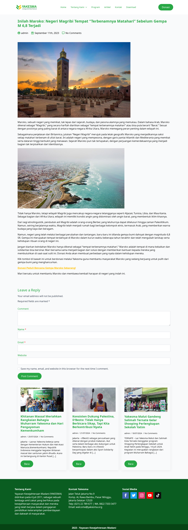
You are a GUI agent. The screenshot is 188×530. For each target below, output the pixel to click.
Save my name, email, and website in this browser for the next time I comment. (64, 368)
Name (22, 329)
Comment (23, 309)
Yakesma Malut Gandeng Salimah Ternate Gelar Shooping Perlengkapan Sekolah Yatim (142, 422)
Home (63, 7)
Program (95, 7)
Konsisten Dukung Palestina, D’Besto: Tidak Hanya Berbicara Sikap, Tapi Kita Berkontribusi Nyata (93, 422)
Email (22, 342)
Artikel (107, 7)
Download (131, 7)
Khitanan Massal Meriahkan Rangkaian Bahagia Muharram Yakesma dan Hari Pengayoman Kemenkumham (42, 423)
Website (22, 355)
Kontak (118, 7)
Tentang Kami (77, 7)
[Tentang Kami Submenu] (86, 7)
